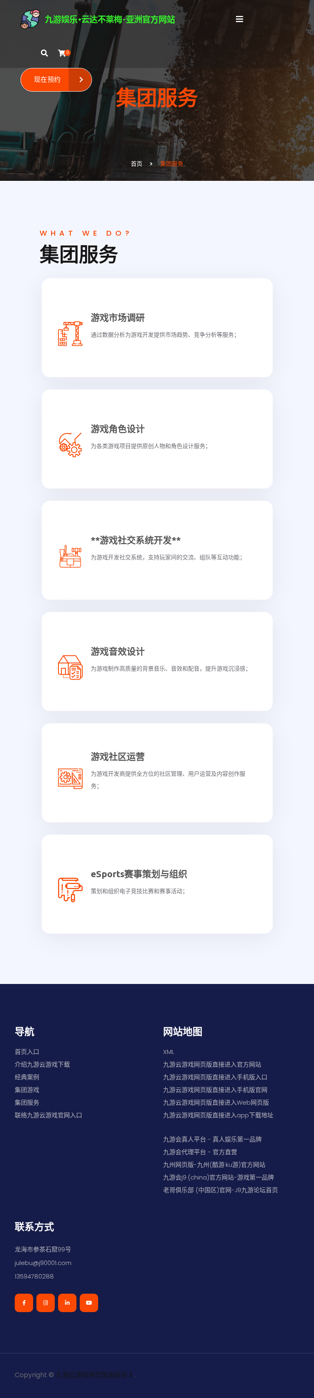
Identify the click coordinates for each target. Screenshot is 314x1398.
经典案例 (27, 1077)
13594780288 (34, 1276)
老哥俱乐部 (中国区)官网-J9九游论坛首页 (220, 1190)
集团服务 (171, 164)
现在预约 (47, 79)
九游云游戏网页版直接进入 (95, 1375)
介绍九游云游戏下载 (42, 1064)
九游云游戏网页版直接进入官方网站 (212, 1064)
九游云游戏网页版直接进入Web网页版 (216, 1102)
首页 (136, 164)
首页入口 (27, 1051)
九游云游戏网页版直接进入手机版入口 (215, 1077)
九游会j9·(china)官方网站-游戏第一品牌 (218, 1177)
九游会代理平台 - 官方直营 (200, 1152)
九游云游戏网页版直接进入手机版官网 (215, 1089)
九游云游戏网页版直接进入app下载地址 (218, 1115)
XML (168, 1051)
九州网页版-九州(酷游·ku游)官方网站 (214, 1164)
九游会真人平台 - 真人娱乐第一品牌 (212, 1139)
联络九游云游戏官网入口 (48, 1115)
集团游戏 (27, 1089)
